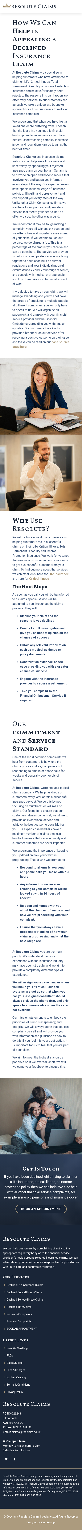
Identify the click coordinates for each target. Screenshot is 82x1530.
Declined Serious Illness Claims (25, 1299)
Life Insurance (58, 574)
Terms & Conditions (18, 1384)
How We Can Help (17, 1348)
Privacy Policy (15, 1392)
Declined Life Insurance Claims (25, 1285)
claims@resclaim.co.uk (26, 1432)
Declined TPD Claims (19, 1307)
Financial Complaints (19, 1321)
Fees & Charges (16, 1370)
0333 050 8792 (22, 1427)
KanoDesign (48, 1522)
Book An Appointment (41, 1209)
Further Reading (16, 1377)
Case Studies (15, 1362)
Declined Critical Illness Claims (25, 1292)
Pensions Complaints (19, 1314)
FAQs (10, 1355)
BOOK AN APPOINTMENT (22, 1328)
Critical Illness (39, 578)
